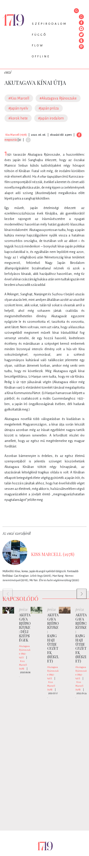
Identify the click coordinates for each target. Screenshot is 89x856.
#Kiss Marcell (18, 98)
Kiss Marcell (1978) (16, 134)
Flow (38, 45)
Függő (39, 34)
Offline (41, 56)
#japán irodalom (51, 118)
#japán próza (49, 108)
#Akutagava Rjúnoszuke (58, 98)
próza (23, 609)
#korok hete (18, 118)
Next (79, 591)
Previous (5, 591)
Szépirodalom (49, 23)
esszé (7, 72)
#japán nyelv (18, 108)
